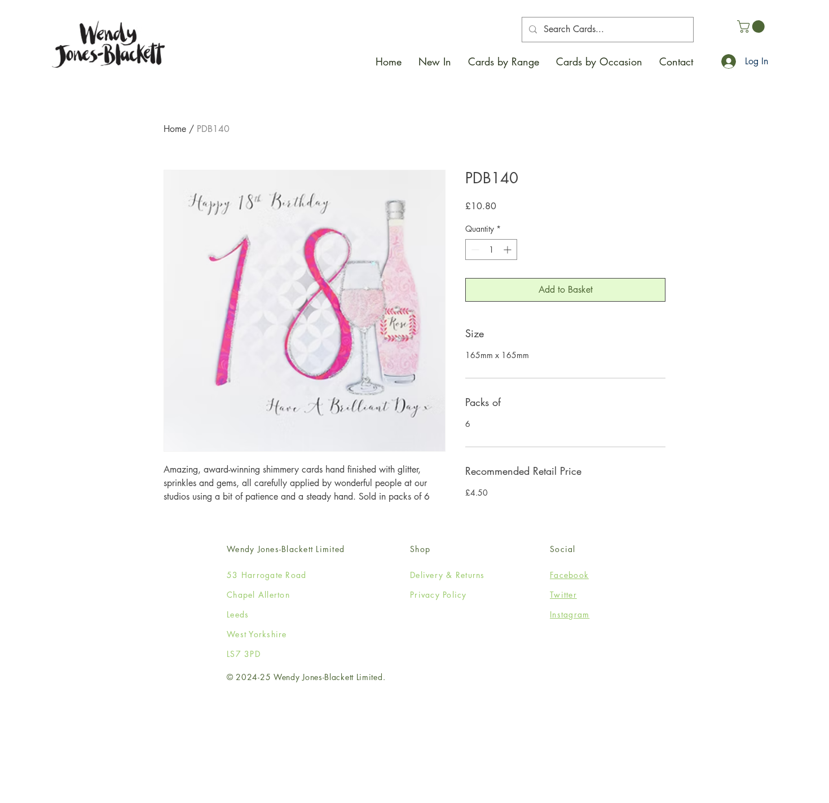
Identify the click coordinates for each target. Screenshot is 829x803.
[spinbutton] (491, 249)
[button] (504, 61)
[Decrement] (474, 249)
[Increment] (508, 249)
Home (175, 129)
